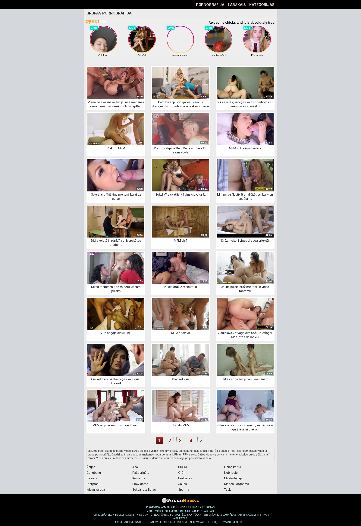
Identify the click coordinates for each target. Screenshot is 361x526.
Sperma (183, 489)
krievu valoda (95, 489)
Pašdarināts (140, 472)
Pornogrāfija (210, 5)
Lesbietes (185, 478)
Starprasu (93, 484)
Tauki (227, 489)
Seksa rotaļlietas (144, 489)
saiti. (242, 522)
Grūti (181, 472)
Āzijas (90, 467)
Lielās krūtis (232, 467)
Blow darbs (140, 484)
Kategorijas (262, 5)
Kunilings (138, 478)
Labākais (237, 5)
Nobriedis (231, 472)
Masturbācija (233, 478)
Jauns (182, 484)
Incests (91, 478)
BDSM (182, 467)
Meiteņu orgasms (236, 484)
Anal (135, 467)
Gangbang (93, 472)
